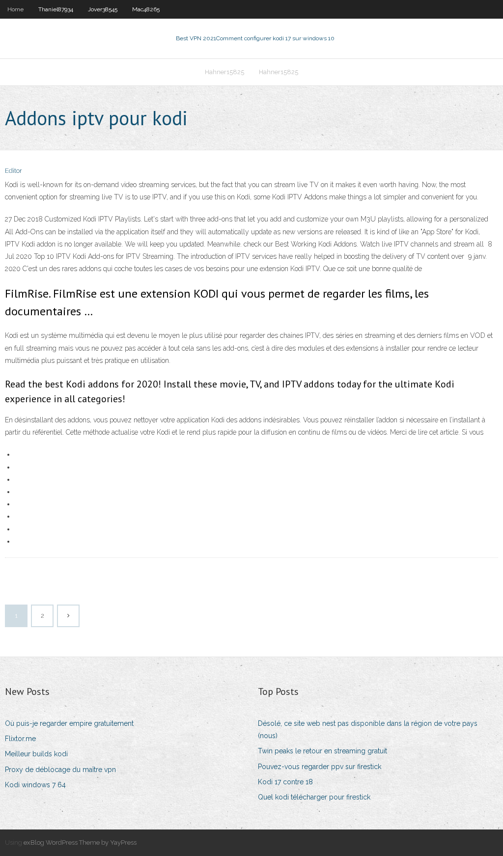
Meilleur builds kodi (36, 754)
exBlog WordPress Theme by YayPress (80, 842)
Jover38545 (102, 9)
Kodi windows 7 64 (35, 785)
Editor (13, 170)
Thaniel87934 (55, 9)
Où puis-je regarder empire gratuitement (69, 723)
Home (15, 9)
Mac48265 (146, 9)
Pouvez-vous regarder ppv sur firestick (319, 767)
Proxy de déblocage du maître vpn (60, 769)
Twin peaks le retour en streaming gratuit (322, 751)
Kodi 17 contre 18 (285, 782)
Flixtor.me (20, 739)
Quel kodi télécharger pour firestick (314, 797)
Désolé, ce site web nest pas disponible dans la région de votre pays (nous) (367, 729)
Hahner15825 (224, 72)
